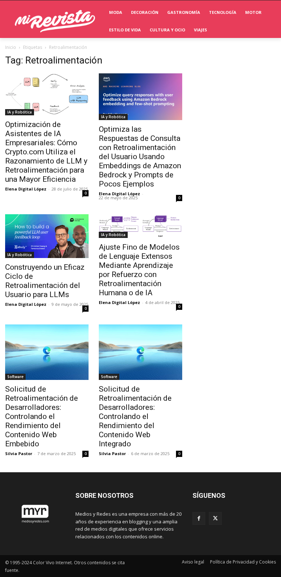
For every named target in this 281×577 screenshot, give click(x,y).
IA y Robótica (19, 112)
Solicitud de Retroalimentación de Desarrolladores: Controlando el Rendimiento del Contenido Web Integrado (135, 416)
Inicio (10, 47)
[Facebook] (198, 518)
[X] (215, 518)
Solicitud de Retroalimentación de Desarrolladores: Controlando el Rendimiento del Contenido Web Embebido (41, 416)
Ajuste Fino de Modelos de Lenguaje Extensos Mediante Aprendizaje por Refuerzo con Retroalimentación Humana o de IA (139, 270)
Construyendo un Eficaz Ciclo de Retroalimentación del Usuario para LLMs (45, 281)
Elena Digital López (25, 189)
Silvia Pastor (18, 453)
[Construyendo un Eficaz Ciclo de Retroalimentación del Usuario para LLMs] (47, 236)
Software (15, 376)
